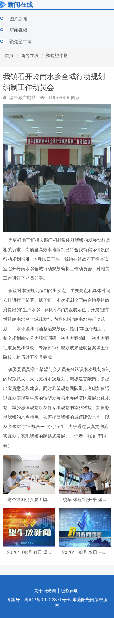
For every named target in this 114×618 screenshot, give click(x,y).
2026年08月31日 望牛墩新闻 (29, 552)
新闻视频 (18, 30)
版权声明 (70, 590)
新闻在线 (30, 55)
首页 (9, 55)
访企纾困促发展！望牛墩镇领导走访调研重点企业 (29, 499)
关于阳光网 (45, 590)
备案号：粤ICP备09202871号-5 (39, 599)
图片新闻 (18, 18)
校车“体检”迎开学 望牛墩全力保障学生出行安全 (85, 499)
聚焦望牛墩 (21, 41)
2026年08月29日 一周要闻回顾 (84, 552)
